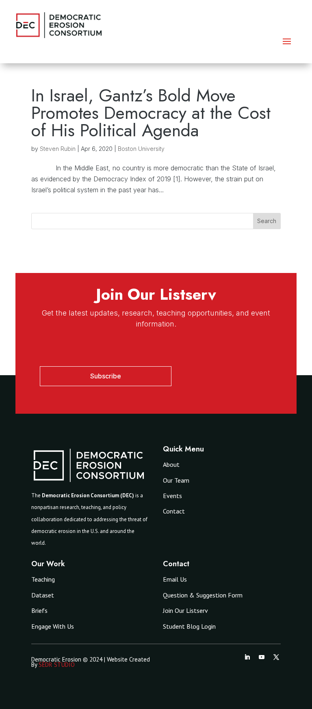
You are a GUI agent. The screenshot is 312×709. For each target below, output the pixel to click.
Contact (174, 511)
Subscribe (105, 376)
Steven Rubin (58, 148)
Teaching (43, 579)
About (171, 464)
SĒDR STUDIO (57, 664)
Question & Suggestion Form (203, 595)
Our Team (176, 480)
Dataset (42, 595)
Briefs (39, 610)
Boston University (141, 148)
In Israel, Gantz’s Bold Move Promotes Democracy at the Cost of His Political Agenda (151, 113)
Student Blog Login (189, 626)
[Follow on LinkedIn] (247, 657)
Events (172, 496)
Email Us (175, 579)
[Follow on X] (276, 657)
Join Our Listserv (185, 610)
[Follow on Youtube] (261, 657)
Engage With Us (52, 626)
